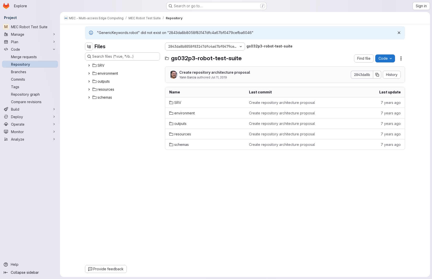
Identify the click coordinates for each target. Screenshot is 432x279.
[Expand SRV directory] (89, 65)
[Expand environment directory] (89, 73)
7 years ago (391, 102)
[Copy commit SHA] (377, 75)
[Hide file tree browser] (89, 46)
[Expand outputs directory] (89, 81)
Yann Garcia (187, 77)
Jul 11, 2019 (219, 77)
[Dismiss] (399, 33)
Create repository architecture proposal (214, 72)
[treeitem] (123, 65)
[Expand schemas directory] (89, 97)
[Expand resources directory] (89, 89)
